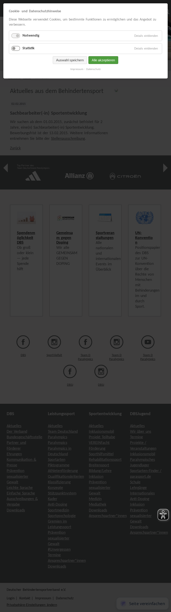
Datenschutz (93, 69)
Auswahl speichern (70, 60)
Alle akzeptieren (103, 60)
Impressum (76, 69)
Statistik (28, 48)
